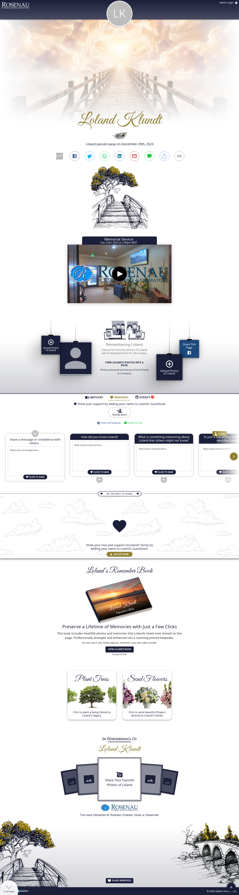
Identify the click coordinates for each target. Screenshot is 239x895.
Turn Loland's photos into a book (124, 364)
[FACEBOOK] (75, 156)
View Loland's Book (119, 649)
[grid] (119, 353)
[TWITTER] (89, 156)
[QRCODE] (60, 156)
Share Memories (121, 880)
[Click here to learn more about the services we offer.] (119, 808)
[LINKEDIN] (119, 156)
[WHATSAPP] (104, 156)
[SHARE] (164, 156)
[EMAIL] (134, 156)
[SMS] (149, 156)
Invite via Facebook (110, 423)
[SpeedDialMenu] (231, 887)
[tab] (94, 397)
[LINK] (179, 156)
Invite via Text (134, 423)
